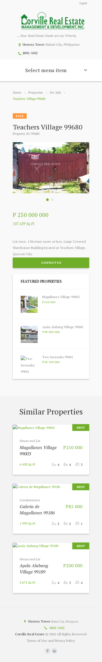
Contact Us (51, 263)
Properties (35, 92)
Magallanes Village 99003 (61, 297)
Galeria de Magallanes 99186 (37, 509)
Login (83, 3)
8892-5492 (30, 53)
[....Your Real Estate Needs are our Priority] (52, 21)
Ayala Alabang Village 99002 (62, 327)
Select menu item (46, 70)
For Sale (55, 92)
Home (17, 92)
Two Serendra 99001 (57, 357)
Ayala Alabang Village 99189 (34, 568)
